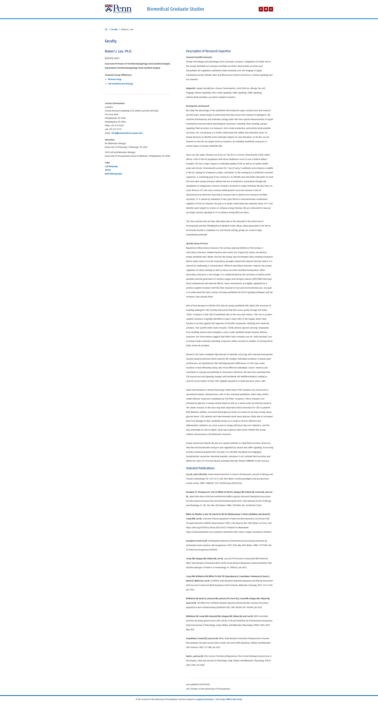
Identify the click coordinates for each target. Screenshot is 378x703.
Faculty (114, 29)
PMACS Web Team (234, 699)
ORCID (108, 170)
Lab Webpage (111, 166)
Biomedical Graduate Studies (175, 9)
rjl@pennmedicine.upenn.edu (128, 133)
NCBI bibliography (113, 173)
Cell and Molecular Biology (120, 83)
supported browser (205, 699)
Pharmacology (115, 79)
